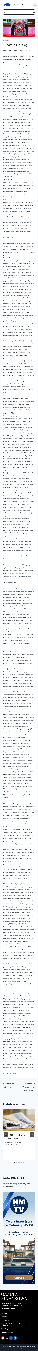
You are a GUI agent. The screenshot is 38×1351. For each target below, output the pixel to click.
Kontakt (4, 1313)
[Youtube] (2, 1338)
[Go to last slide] (6, 1134)
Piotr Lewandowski (15, 1142)
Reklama (4, 1317)
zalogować (17, 1184)
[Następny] (32, 1134)
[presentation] (19, 1120)
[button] (35, 5)
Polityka (6, 41)
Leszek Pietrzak (12, 50)
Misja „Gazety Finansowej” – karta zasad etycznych (15, 1324)
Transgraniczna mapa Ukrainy (28, 1087)
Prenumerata (6, 1320)
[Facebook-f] (11, 1338)
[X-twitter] (7, 1338)
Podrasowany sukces (8, 1087)
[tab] (14, 1162)
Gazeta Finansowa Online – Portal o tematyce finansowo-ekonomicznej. (11, 1304)
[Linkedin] (15, 1338)
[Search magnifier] (33, 12)
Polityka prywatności (8, 1329)
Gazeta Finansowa (14, 1296)
